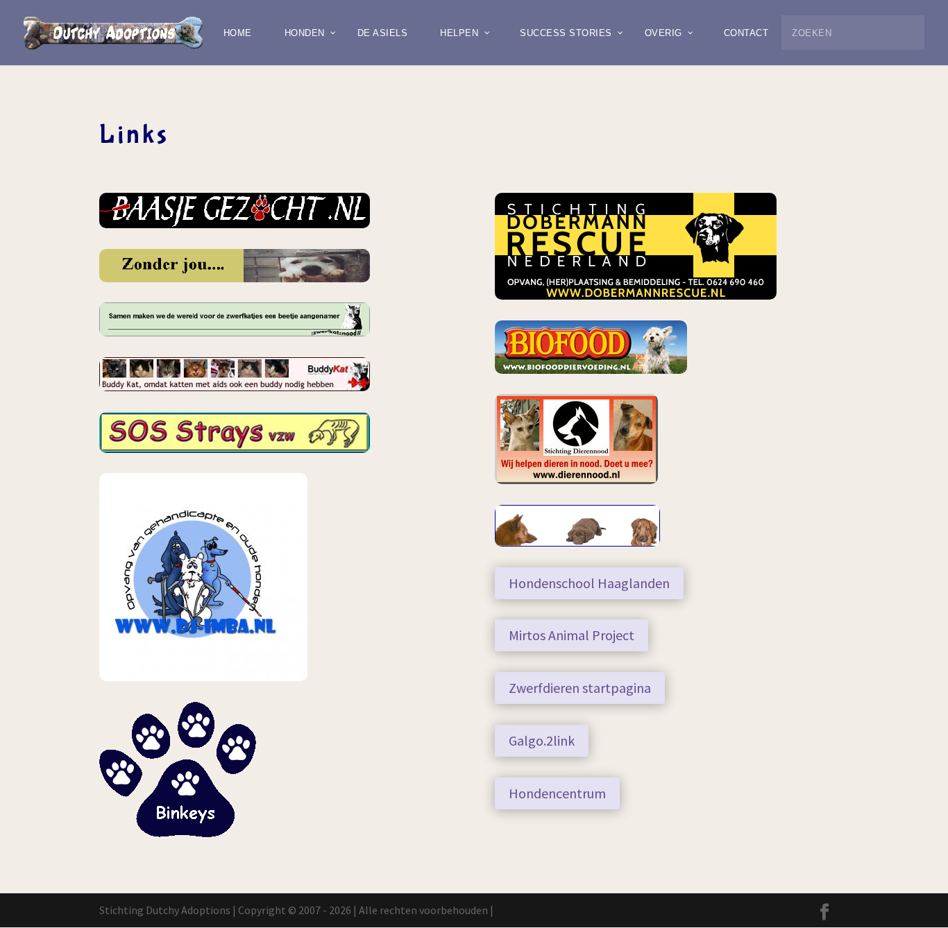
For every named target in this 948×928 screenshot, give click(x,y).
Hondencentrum (557, 793)
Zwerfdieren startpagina (580, 687)
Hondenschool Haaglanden (589, 583)
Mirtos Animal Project (571, 635)
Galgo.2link (542, 740)
